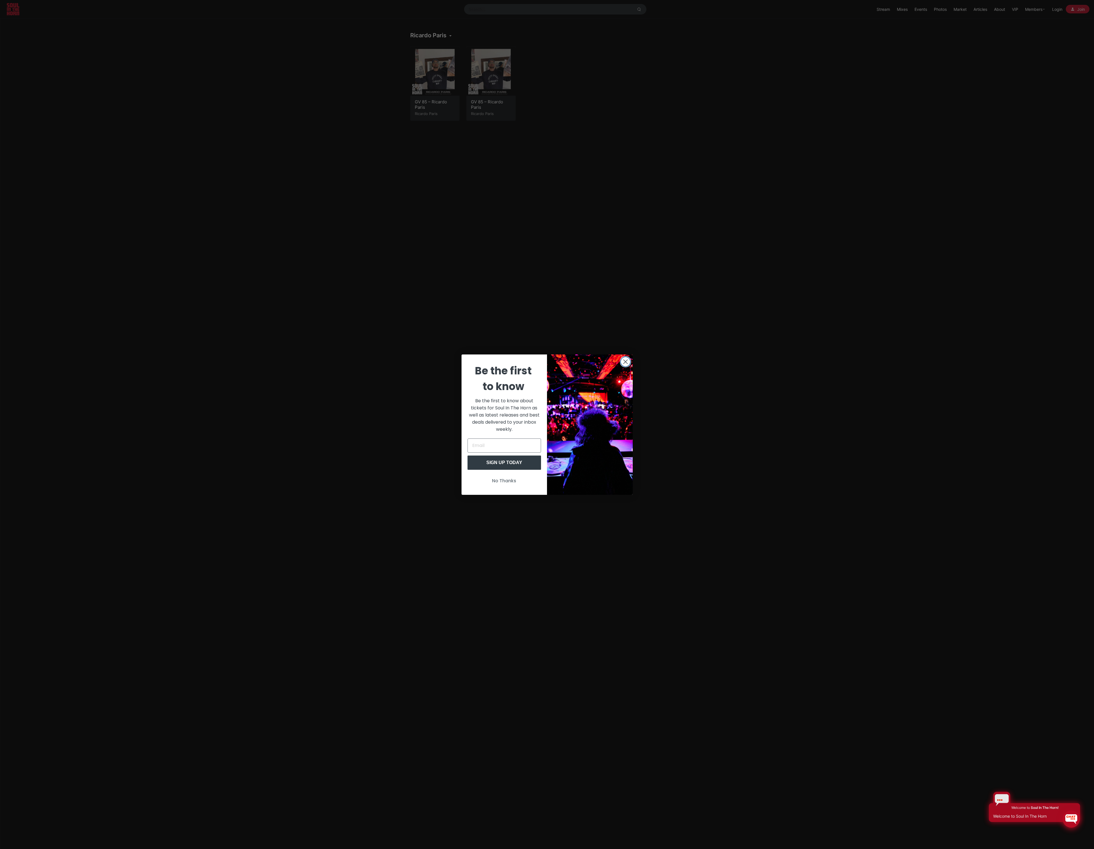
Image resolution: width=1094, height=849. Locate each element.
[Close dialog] (625, 362)
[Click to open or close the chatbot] (1071, 819)
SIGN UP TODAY (504, 462)
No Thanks (504, 480)
